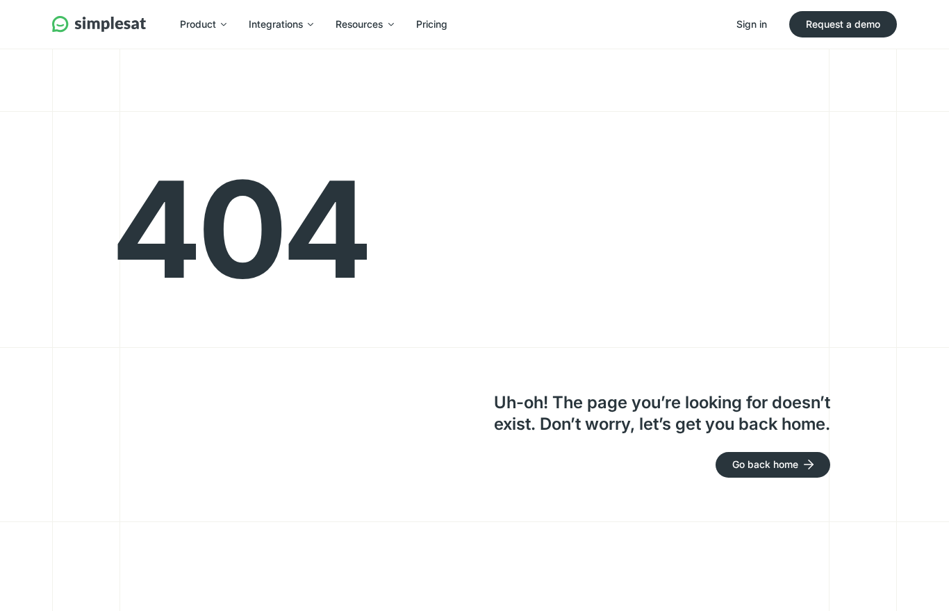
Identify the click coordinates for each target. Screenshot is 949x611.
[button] (203, 24)
